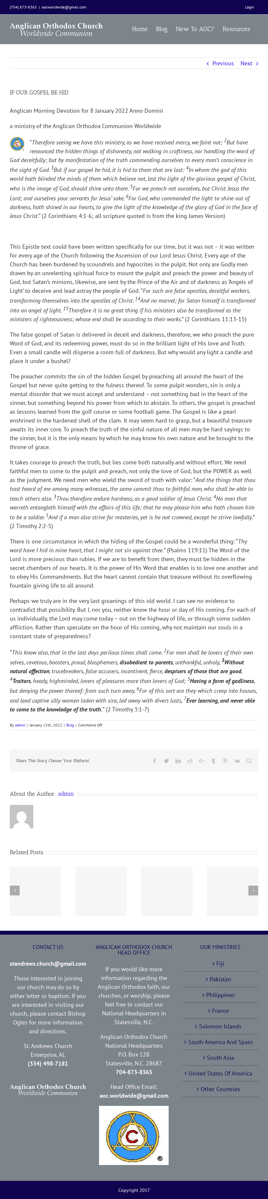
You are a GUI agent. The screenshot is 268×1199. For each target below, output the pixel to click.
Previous (223, 63)
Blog (70, 725)
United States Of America (220, 1073)
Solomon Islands (220, 1026)
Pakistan (220, 979)
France (220, 1010)
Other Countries (220, 1089)
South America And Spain (220, 1042)
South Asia (220, 1057)
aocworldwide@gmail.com (64, 7)
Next (246, 63)
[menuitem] (249, 7)
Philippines (220, 995)
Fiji (220, 963)
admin (20, 725)
